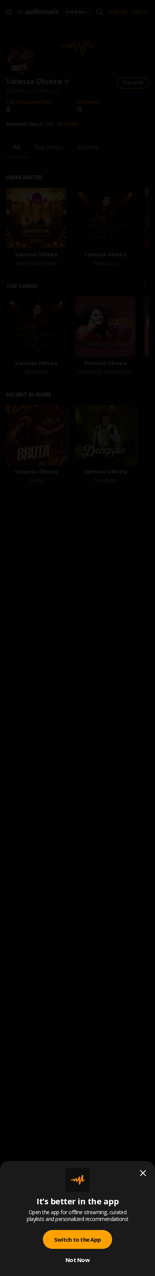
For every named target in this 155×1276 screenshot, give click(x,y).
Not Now (77, 1260)
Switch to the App (77, 1239)
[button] (77, 638)
